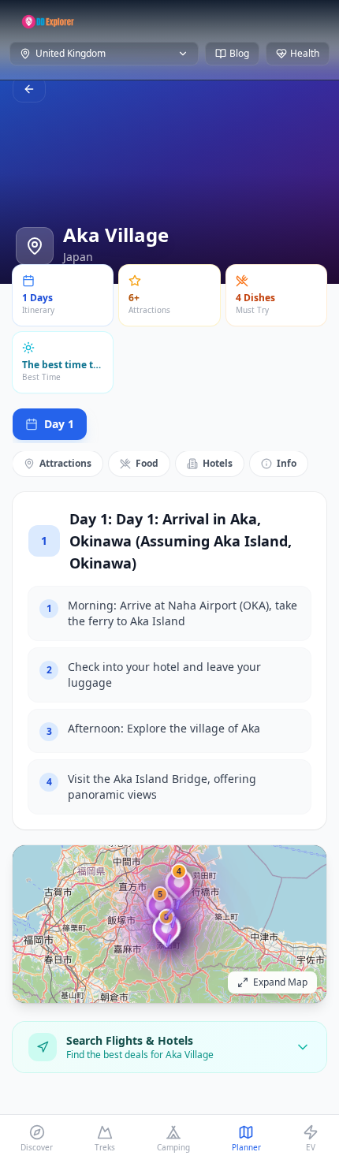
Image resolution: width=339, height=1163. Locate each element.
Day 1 (59, 423)
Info (286, 463)
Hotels (218, 463)
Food (147, 463)
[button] (179, 889)
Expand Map (280, 982)
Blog (239, 53)
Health (304, 53)
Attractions (65, 463)
